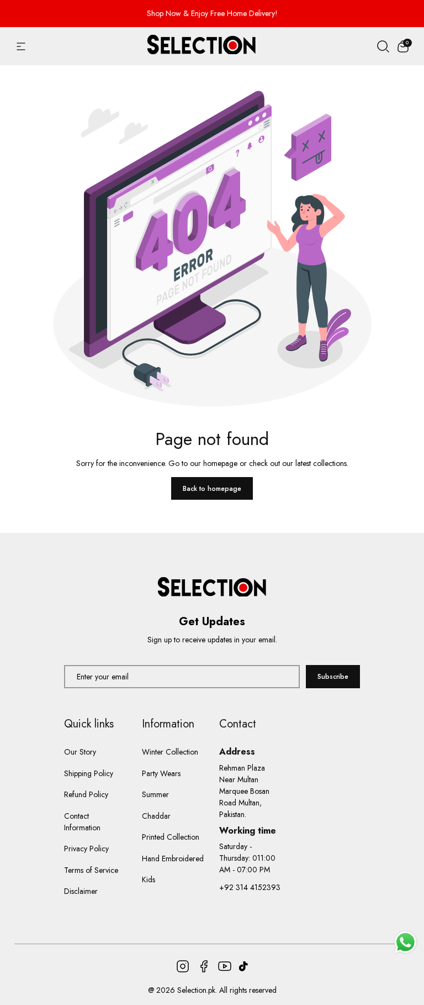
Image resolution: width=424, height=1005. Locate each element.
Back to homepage (212, 489)
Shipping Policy (88, 773)
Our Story (80, 751)
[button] (403, 46)
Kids (148, 879)
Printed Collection (170, 836)
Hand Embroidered (173, 858)
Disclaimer (81, 891)
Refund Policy (86, 794)
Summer (155, 794)
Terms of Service (91, 870)
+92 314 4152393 (249, 887)
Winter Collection (170, 751)
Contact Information (82, 821)
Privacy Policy (86, 848)
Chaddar (156, 815)
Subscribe (332, 677)
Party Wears (161, 773)
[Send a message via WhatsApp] (405, 942)
